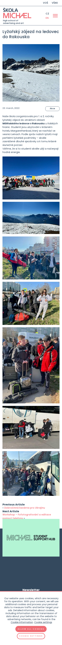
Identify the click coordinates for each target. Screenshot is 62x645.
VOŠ (45, 2)
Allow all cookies (31, 629)
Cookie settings (43, 622)
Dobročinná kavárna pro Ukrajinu (24, 507)
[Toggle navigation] (55, 15)
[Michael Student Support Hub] (31, 538)
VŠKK (55, 2)
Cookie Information (22, 622)
